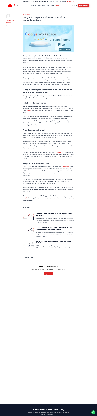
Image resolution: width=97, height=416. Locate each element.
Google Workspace (27, 14)
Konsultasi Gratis (83, 5)
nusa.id (25, 198)
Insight (57, 5)
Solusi (39, 5)
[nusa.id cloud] (10, 5)
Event (52, 5)
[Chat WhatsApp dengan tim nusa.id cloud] (93, 412)
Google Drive (59, 152)
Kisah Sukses (45, 5)
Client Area (74, 5)
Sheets (29, 110)
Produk (33, 5)
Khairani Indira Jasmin (10, 21)
